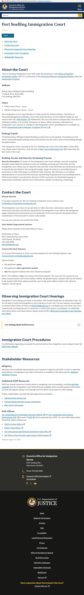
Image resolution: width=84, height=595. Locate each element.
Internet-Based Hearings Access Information (22, 402)
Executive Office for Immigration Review (57, 76)
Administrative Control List (15, 398)
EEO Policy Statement (42, 563)
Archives (42, 523)
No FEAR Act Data (42, 558)
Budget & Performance (42, 518)
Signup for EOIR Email (37, 476)
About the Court (10, 41)
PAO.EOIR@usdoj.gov (10, 245)
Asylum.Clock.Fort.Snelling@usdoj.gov (17, 256)
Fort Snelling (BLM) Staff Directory (19, 325)
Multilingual (42, 572)
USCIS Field (12, 428)
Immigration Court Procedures (16, 53)
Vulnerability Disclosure (42, 568)
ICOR (48, 387)
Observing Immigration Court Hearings (20, 49)
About (42, 513)
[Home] (14, 10)
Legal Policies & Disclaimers (42, 538)
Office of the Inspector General (42, 553)
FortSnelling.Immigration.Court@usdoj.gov (19, 204)
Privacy (42, 543)
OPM (22, 120)
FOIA (42, 528)
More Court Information (13, 405)
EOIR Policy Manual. (10, 347)
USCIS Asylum (13, 424)
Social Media (31, 479)
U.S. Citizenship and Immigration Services (22, 415)
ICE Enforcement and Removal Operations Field (26, 432)
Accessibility (42, 533)
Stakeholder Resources (13, 57)
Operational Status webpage (19, 127)
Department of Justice (11, 79)
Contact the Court (11, 45)
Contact (41, 586)
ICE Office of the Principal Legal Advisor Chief (26, 435)
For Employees (42, 548)
